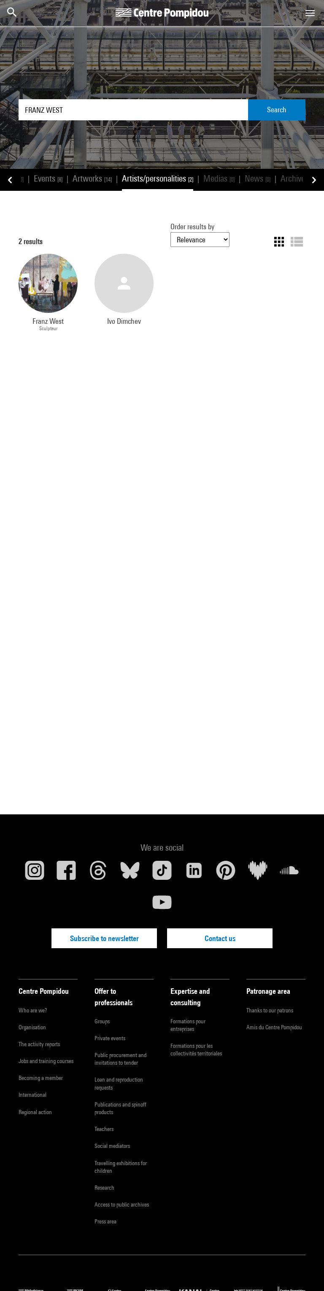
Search (276, 109)
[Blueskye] (130, 873)
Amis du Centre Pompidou (274, 1027)
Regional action (35, 1112)
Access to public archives (121, 1204)
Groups (102, 1021)
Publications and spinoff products (120, 1108)
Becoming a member (41, 1077)
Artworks (92, 178)
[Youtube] (162, 905)
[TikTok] (162, 873)
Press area (105, 1221)
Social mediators (112, 1145)
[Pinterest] (226, 873)
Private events (109, 1038)
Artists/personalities (157, 178)
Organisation (32, 1027)
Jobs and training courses (46, 1061)
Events (48, 178)
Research (104, 1187)
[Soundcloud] (289, 873)
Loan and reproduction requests (118, 1083)
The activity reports (39, 1044)
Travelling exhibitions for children (120, 1167)
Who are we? (33, 1010)
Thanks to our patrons (269, 1010)
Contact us (220, 938)
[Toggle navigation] (310, 13)
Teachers (103, 1129)
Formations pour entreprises (187, 1025)
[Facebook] (67, 873)
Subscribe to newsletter (104, 938)
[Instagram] (35, 873)
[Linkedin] (194, 873)
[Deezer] (258, 873)
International (32, 1094)
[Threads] (98, 873)
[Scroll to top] (304, 1271)
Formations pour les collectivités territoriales (196, 1049)
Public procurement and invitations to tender (120, 1059)
